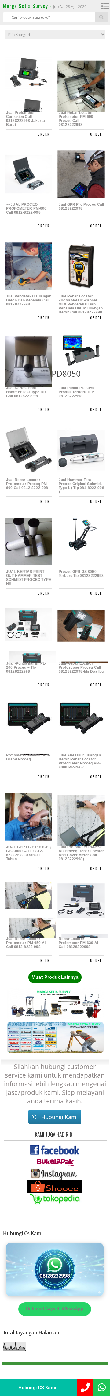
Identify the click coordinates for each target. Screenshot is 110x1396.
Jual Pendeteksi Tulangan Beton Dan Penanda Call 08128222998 (29, 300)
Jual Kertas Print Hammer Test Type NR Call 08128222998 (26, 392)
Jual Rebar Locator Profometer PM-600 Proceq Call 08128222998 (76, 119)
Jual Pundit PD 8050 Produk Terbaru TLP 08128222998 (76, 392)
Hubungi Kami (59, 1117)
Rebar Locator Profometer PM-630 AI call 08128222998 (78, 943)
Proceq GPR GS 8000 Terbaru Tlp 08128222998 (81, 574)
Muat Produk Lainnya (55, 977)
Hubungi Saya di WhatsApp (54, 1308)
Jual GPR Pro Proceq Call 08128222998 (81, 207)
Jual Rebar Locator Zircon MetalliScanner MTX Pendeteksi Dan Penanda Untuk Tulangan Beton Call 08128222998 (81, 303)
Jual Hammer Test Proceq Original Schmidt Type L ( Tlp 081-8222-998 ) (81, 486)
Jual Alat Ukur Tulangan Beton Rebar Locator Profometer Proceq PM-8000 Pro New (80, 761)
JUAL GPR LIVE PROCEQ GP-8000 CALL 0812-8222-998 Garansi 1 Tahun (28, 853)
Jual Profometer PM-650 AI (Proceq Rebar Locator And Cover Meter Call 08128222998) (81, 853)
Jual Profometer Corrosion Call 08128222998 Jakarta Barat (25, 119)
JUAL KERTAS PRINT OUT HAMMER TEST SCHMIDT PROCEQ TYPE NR (28, 578)
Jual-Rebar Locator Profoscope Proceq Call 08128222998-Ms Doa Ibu (81, 668)
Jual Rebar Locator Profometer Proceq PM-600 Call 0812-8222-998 (27, 484)
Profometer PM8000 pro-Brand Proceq (28, 757)
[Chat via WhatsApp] (55, 1269)
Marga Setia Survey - (28, 6)
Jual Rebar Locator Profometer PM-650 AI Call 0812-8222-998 (26, 943)
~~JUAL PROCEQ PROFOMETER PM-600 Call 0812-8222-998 (26, 209)
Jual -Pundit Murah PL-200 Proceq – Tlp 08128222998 (26, 668)
